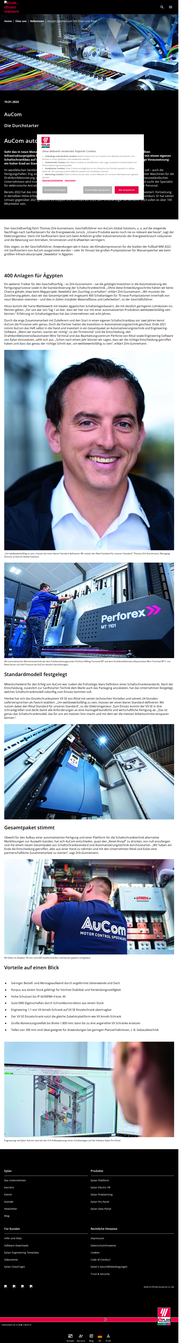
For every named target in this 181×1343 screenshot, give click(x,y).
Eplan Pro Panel (100, 1201)
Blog (6, 1215)
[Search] (162, 7)
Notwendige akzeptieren (97, 190)
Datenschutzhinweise (103, 1245)
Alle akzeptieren (127, 190)
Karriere (9, 1187)
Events (8, 1194)
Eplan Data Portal (101, 1208)
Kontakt (8, 1201)
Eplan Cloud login (14, 1266)
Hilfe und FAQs (13, 1238)
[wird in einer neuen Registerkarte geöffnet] (6, 1287)
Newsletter (10, 1208)
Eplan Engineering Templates (21, 1252)
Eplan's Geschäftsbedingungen (109, 1266)
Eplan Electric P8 (100, 1187)
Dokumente (11, 1259)
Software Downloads (16, 1245)
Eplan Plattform (100, 1180)
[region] (90, 167)
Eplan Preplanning (102, 1194)
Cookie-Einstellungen (55, 190)
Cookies (95, 1252)
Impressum (97, 1238)
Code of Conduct (100, 1259)
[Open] (170, 7)
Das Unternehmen (15, 1180)
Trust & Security (100, 1274)
